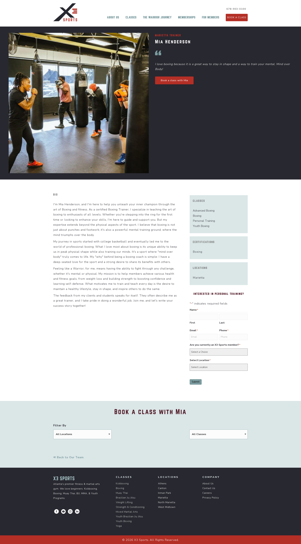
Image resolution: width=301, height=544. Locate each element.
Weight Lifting (124, 502)
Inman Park (164, 493)
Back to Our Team (70, 457)
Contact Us (208, 488)
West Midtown (166, 507)
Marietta (163, 497)
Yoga (119, 526)
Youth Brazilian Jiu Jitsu (129, 516)
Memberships (186, 17)
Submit (196, 382)
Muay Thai (122, 493)
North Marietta (166, 502)
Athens (162, 483)
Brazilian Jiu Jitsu (125, 497)
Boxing (120, 488)
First (192, 322)
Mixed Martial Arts (127, 511)
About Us (113, 17)
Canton (162, 488)
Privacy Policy (210, 497)
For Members (210, 17)
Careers (207, 493)
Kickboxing (122, 483)
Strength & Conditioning (130, 507)
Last (222, 322)
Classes (131, 17)
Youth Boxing (124, 521)
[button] (56, 511)
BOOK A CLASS (236, 17)
